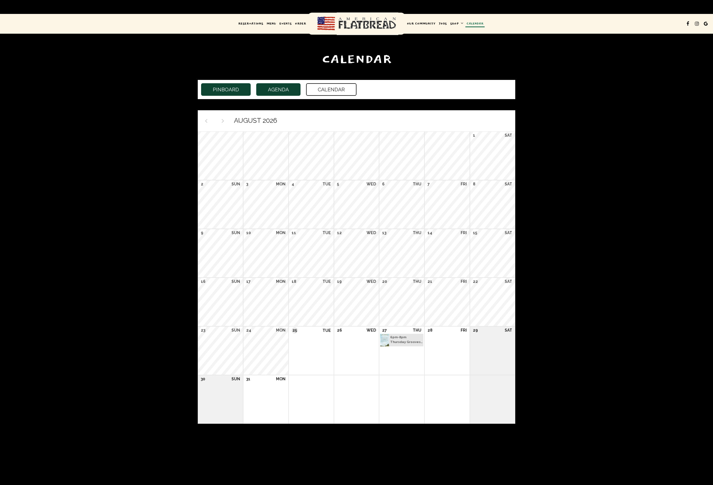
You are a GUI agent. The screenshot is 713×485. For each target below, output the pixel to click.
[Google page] (705, 23)
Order (300, 24)
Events (285, 24)
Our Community (421, 24)
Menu (271, 24)
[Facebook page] (687, 23)
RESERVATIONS (250, 24)
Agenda (272, 89)
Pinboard (220, 89)
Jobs (443, 24)
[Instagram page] (696, 23)
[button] (401, 340)
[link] (356, 24)
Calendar (475, 24)
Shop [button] (455, 24)
